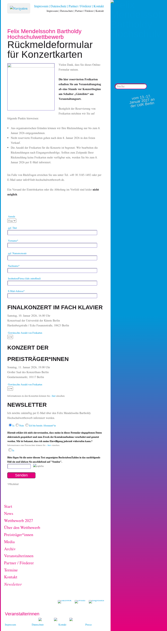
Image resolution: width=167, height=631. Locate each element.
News (8, 513)
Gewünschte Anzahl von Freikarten (25, 332)
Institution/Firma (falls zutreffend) (24, 278)
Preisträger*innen (18, 534)
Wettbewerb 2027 (18, 520)
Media (9, 541)
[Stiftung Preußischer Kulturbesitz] (40, 620)
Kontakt (98, 6)
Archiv (10, 548)
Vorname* (13, 240)
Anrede (11, 216)
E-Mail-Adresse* (16, 291)
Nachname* (14, 265)
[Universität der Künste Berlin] (71, 620)
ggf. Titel (12, 227)
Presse (88, 624)
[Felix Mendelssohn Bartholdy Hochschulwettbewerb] (136, 34)
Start (8, 506)
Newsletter (13, 584)
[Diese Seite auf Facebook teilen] (64, 601)
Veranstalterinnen (18, 555)
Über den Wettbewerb (22, 527)
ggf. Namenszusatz (17, 253)
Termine (11, 570)
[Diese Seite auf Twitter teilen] (80, 601)
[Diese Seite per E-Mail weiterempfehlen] (96, 601)
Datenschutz (58, 6)
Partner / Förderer (80, 6)
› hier (53, 395)
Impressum (41, 6)
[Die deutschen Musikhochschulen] (55, 620)
